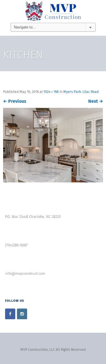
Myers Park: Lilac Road (81, 92)
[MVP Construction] (53, 11)
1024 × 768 (51, 92)
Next (95, 101)
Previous (14, 101)
